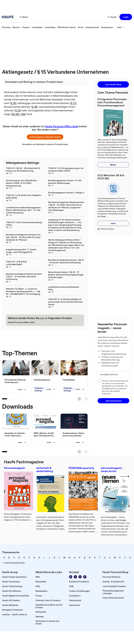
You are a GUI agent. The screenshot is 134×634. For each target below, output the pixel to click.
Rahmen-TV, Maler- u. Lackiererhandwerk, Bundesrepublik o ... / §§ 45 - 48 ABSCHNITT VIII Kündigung (23, 291)
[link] (6, 27)
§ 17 (73, 103)
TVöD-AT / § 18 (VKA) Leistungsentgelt (16, 263)
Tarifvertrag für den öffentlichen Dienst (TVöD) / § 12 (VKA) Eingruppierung (21, 183)
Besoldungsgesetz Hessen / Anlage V (66, 192)
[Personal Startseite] (8, 17)
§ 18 (34, 107)
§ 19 (17, 110)
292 (23, 114)
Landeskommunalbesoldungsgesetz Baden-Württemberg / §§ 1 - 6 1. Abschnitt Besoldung (23, 210)
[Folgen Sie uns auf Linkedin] (70, 576)
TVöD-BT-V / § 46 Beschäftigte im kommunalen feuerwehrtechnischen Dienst (65, 302)
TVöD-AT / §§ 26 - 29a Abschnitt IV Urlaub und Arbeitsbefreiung (23, 169)
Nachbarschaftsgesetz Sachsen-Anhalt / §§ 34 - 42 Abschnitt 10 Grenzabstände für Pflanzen (23, 237)
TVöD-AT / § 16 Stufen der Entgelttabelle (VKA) (24, 196)
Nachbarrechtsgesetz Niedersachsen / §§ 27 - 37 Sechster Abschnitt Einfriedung (24, 276)
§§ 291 (15, 114)
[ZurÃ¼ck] (79, 399)
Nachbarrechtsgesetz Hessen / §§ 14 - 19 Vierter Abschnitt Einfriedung (66, 261)
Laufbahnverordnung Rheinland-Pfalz (64, 288)
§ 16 (13, 103)
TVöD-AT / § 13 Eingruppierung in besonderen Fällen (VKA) (66, 169)
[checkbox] (99, 381)
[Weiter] (86, 399)
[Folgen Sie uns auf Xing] (75, 576)
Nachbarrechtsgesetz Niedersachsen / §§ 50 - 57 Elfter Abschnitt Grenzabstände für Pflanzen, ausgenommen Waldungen (66, 206)
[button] (125, 17)
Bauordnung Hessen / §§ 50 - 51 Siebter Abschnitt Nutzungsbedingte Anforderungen (65, 275)
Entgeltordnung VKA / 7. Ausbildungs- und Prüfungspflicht (21, 250)
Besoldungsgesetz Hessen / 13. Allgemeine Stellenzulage (65, 181)
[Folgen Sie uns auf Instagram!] (80, 576)
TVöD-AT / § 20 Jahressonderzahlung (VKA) (24, 223)
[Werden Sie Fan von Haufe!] (84, 576)
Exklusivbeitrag (39, 389)
